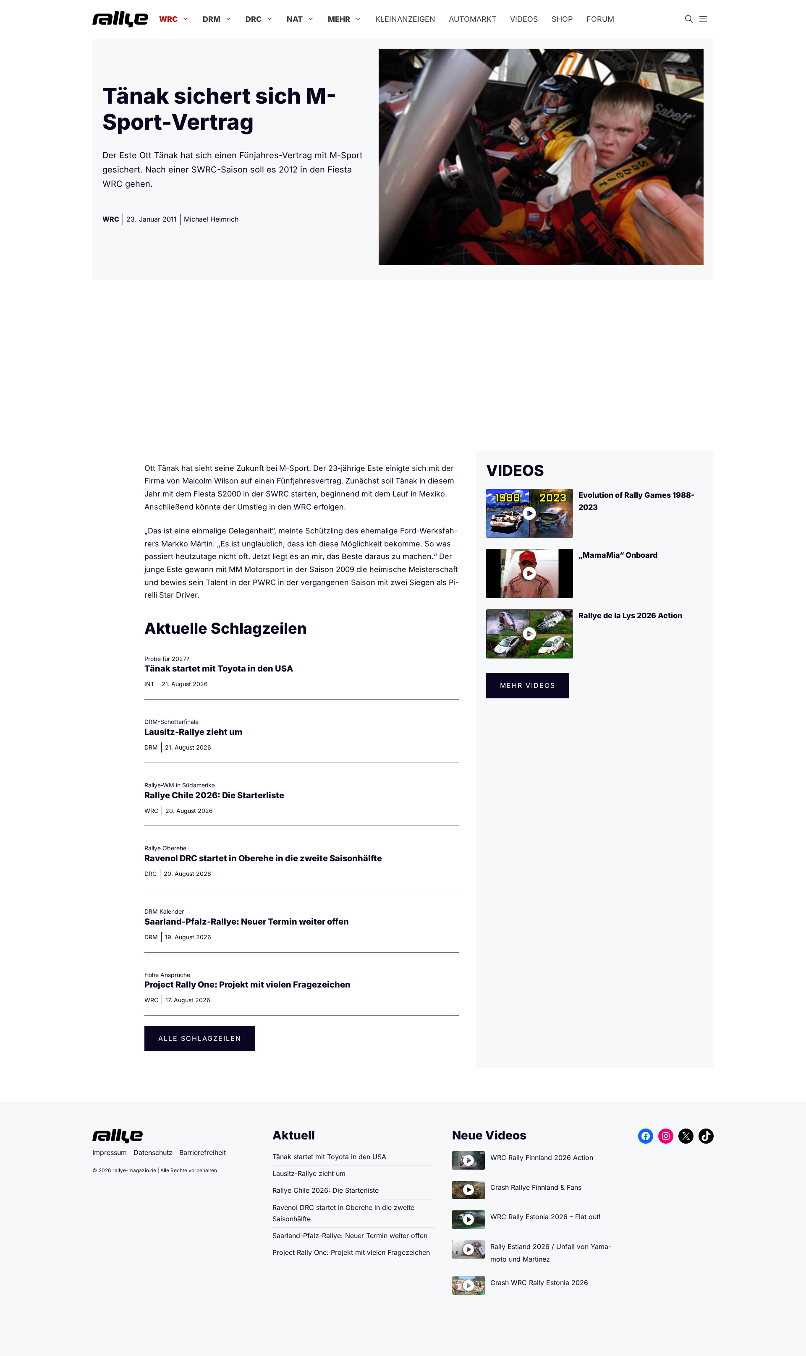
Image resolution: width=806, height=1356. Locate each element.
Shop (562, 19)
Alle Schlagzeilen (199, 1038)
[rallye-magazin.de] (120, 19)
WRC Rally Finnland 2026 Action (541, 1157)
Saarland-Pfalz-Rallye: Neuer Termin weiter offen (246, 922)
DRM (211, 19)
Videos (524, 19)
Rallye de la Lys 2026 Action (630, 615)
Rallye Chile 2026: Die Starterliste (214, 795)
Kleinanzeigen (405, 19)
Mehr (339, 19)
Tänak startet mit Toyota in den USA (218, 669)
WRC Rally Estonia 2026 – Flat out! (545, 1216)
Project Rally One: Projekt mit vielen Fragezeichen (247, 985)
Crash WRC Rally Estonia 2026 (539, 1282)
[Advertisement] (403, 365)
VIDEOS (515, 470)
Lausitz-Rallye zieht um (193, 732)
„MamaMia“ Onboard (617, 555)
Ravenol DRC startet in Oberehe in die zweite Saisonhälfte (263, 858)
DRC (254, 19)
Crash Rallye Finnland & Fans (535, 1187)
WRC (168, 19)
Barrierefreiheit (202, 1152)
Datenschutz (153, 1152)
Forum (600, 19)
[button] (692, 19)
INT (149, 683)
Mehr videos (527, 685)
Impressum (109, 1152)
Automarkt (473, 19)
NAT (295, 19)
